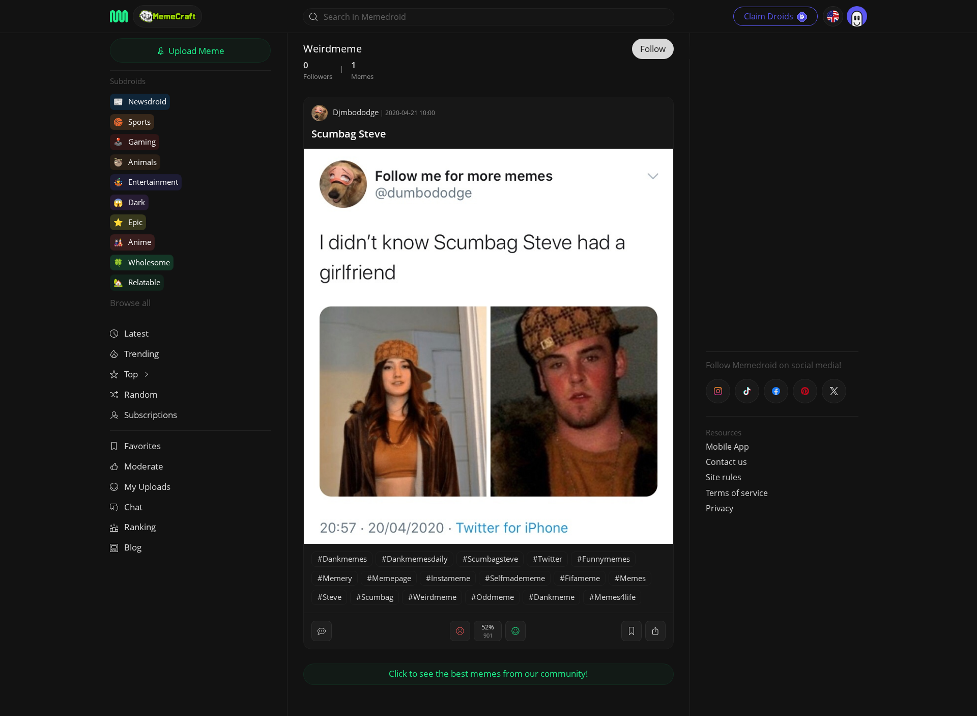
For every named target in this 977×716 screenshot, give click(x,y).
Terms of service (737, 493)
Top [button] (132, 374)
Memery (337, 578)
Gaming (134, 141)
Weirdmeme (434, 597)
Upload (195, 51)
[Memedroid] (119, 16)
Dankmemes (345, 559)
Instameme (450, 578)
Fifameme (582, 578)
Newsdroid (139, 101)
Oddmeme (495, 597)
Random (141, 394)
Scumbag (377, 597)
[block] (655, 631)
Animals (135, 162)
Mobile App (727, 446)
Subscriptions (150, 415)
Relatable (136, 282)
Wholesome (141, 262)
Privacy (719, 508)
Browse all (130, 303)
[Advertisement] (782, 191)
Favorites (142, 446)
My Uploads (147, 486)
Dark (129, 202)
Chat (133, 507)
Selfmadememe (517, 578)
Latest (136, 333)
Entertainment (145, 182)
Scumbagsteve (493, 559)
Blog (132, 547)
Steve (332, 597)
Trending (141, 354)
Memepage (391, 578)
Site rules (723, 477)
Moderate (143, 466)
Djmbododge (356, 112)
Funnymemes (606, 559)
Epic (127, 222)
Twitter (550, 559)
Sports (132, 122)
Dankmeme (554, 597)
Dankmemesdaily (417, 559)
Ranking (140, 527)
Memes (633, 578)
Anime (132, 242)
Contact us (726, 461)
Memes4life (615, 597)
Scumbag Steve (348, 134)
